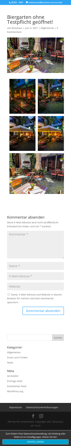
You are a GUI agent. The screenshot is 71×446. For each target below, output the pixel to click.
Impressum (15, 407)
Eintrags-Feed (14, 381)
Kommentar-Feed (16, 386)
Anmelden (12, 375)
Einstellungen (35, 442)
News (10, 362)
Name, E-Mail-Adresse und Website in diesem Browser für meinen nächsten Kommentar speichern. (34, 298)
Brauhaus (17, 28)
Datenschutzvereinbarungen (42, 407)
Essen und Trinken (17, 357)
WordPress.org (15, 391)
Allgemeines (47, 28)
